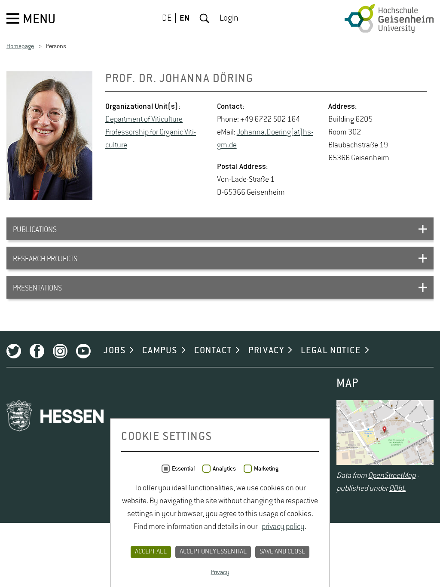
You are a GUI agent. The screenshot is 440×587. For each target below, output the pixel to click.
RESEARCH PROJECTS (45, 259)
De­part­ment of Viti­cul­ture (144, 119)
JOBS (114, 350)
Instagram (60, 351)
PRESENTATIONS (37, 288)
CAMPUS (159, 350)
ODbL (397, 488)
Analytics (224, 468)
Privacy (220, 572)
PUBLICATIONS (35, 230)
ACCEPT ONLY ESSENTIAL (213, 552)
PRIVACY (266, 350)
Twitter (13, 351)
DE (166, 18)
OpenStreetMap (392, 475)
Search (204, 18)
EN (184, 18)
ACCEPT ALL (151, 552)
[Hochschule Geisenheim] (389, 18)
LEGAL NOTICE (331, 350)
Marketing (266, 468)
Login (229, 18)
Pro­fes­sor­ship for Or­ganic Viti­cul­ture (150, 139)
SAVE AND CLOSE (282, 552)
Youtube (83, 351)
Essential (183, 468)
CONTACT (213, 350)
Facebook (37, 351)
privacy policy (283, 527)
